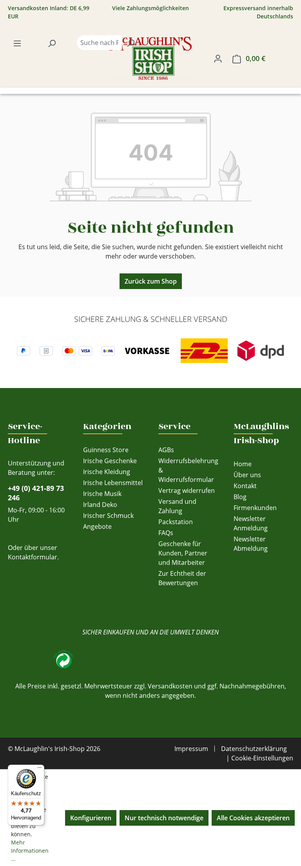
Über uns (247, 475)
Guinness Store (106, 450)
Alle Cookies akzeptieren (253, 818)
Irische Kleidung (106, 471)
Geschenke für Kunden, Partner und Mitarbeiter (182, 553)
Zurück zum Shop (151, 281)
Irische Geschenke (110, 460)
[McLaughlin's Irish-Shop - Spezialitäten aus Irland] (150, 58)
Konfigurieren (90, 818)
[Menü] (17, 43)
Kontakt (245, 486)
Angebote (97, 526)
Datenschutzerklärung (254, 748)
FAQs (165, 532)
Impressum (191, 749)
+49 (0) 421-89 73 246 (36, 492)
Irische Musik (102, 493)
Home (243, 464)
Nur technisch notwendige (164, 818)
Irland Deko (100, 504)
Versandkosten (170, 686)
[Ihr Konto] (218, 58)
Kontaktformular (32, 557)
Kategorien (107, 426)
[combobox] (99, 42)
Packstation (175, 521)
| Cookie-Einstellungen (259, 758)
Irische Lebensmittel (113, 482)
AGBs (166, 450)
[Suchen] (51, 43)
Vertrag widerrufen (186, 490)
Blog (240, 496)
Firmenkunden (255, 507)
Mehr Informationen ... (30, 850)
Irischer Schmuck (108, 515)
